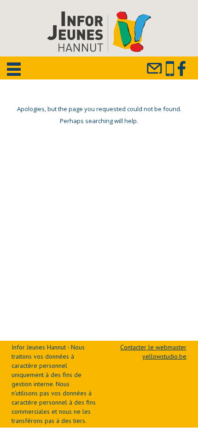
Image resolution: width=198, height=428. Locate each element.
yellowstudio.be (164, 356)
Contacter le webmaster (153, 347)
